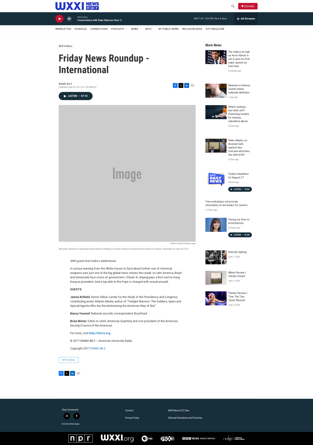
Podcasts (117, 29)
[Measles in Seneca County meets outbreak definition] (216, 91)
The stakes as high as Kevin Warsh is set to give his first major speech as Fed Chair (239, 59)
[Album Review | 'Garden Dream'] (216, 278)
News (134, 29)
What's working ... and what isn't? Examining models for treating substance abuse (238, 114)
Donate (249, 6)
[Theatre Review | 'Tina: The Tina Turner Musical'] (216, 298)
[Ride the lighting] (216, 257)
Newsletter (63, 29)
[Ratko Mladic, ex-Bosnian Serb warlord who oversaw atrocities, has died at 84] (216, 146)
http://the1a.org (99, 333)
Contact (129, 410)
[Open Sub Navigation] (126, 29)
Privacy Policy (132, 418)
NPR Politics (65, 46)
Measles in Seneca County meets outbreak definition (239, 89)
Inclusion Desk (192, 29)
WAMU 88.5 (97, 348)
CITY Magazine (215, 29)
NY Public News (169, 29)
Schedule (81, 29)
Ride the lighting (237, 252)
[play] (59, 19)
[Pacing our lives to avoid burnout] (216, 225)
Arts (148, 29)
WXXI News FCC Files (178, 410)
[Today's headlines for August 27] (216, 179)
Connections (99, 29)
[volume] (69, 18)
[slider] (74, 18)
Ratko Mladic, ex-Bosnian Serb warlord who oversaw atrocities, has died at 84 (239, 147)
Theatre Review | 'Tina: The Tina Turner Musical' (237, 297)
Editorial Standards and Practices (185, 418)
